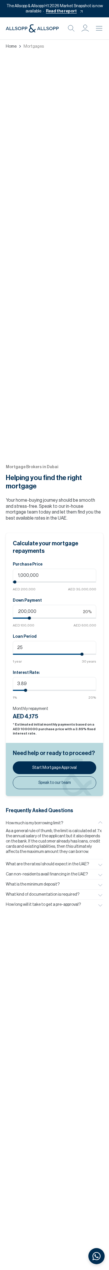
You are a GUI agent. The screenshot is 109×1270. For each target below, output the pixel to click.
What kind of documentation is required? (42, 894)
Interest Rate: (26, 673)
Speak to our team (54, 783)
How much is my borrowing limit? (34, 823)
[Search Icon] (71, 28)
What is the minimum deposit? (33, 884)
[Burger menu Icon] (99, 28)
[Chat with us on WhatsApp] (96, 1256)
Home (11, 46)
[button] (85, 28)
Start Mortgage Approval (54, 768)
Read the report (61, 11)
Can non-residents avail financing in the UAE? (47, 874)
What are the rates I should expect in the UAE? (47, 864)
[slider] (14, 582)
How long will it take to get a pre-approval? (43, 905)
